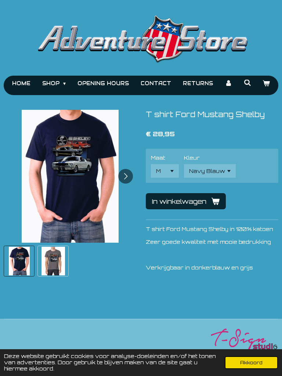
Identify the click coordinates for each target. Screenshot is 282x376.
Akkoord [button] (251, 362)
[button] (19, 261)
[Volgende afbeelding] (125, 176)
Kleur (192, 158)
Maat (158, 158)
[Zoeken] (247, 83)
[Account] (228, 83)
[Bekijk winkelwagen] (266, 83)
